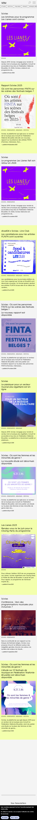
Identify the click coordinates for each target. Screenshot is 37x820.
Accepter (5, 817)
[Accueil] (13, 3)
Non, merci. (14, 817)
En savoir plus (4, 813)
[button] (34, 3)
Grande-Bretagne (11, 6)
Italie (28, 6)
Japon (34, 6)
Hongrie (22, 6)
